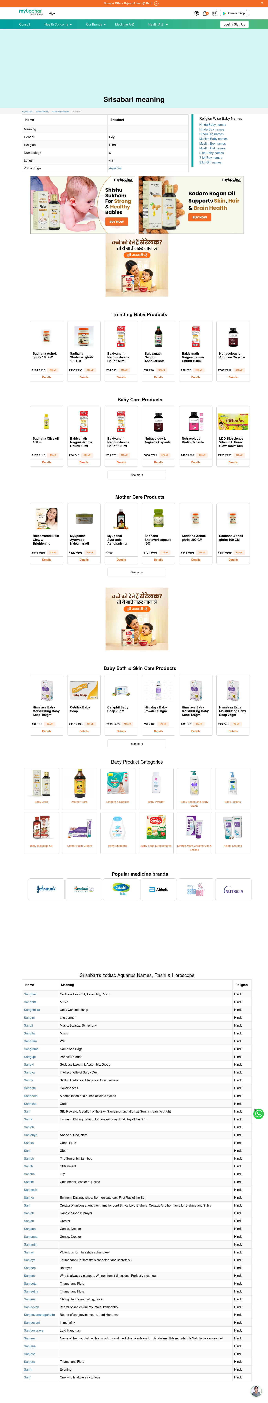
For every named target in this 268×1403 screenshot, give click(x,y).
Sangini (29, 1017)
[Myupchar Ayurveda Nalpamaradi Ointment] (84, 518)
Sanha (28, 1080)
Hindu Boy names (211, 129)
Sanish (29, 1158)
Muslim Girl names (212, 148)
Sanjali (29, 1213)
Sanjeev (30, 1299)
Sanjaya (30, 1260)
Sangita (29, 1033)
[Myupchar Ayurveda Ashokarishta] (121, 518)
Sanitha (29, 1174)
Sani (27, 1111)
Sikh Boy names (210, 157)
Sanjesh (30, 1354)
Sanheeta (30, 1096)
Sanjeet (29, 1275)
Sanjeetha (31, 1291)
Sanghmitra (32, 1009)
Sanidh (29, 1127)
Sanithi (29, 1181)
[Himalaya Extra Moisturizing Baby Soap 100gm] (46, 689)
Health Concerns (56, 24)
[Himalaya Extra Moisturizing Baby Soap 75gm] (233, 689)
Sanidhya (30, 1135)
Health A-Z (156, 24)
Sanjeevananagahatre (39, 1314)
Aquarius (115, 168)
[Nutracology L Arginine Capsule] (233, 336)
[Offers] (196, 13)
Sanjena (30, 1346)
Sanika (29, 1142)
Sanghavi (30, 994)
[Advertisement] (134, 58)
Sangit (28, 1025)
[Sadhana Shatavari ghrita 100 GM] (83, 336)
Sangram (30, 1041)
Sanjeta (29, 1361)
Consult (24, 24)
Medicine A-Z (124, 24)
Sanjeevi (30, 1338)
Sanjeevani (32, 1322)
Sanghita (30, 1002)
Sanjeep (30, 1267)
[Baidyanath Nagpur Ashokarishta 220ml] (158, 336)
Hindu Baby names (212, 124)
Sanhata (30, 1088)
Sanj (27, 1205)
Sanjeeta (30, 1283)
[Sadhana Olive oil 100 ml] (46, 421)
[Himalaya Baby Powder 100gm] (158, 689)
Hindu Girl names (211, 134)
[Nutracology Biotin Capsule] (195, 421)
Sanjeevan (31, 1307)
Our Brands (94, 24)
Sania (28, 1119)
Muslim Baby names (213, 138)
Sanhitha (30, 1103)
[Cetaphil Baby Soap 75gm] (121, 689)
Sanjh (28, 1369)
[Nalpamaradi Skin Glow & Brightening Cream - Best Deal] (46, 518)
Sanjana (30, 1228)
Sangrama (31, 1049)
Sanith (28, 1166)
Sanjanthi (30, 1244)
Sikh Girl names (210, 162)
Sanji (27, 1377)
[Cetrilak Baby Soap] (83, 689)
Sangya (29, 1072)
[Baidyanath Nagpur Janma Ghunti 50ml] (121, 336)
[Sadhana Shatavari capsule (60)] (158, 518)
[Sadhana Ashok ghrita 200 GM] (195, 518)
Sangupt (30, 1056)
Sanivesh (30, 1189)
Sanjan (29, 1221)
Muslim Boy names (212, 143)
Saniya (29, 1197)
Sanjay (29, 1252)
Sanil (27, 1150)
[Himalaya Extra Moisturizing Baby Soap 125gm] (195, 689)
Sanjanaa (30, 1236)
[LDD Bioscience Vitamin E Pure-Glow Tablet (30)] (233, 421)
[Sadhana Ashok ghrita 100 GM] (46, 336)
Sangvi (29, 1064)
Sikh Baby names (211, 153)
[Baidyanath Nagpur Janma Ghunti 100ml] (195, 336)
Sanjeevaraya (33, 1330)
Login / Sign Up (234, 24)
